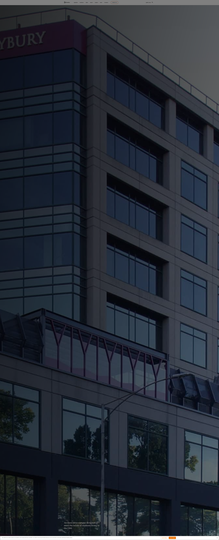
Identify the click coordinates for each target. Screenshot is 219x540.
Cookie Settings (164, 537)
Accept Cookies (172, 537)
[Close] (217, 538)
